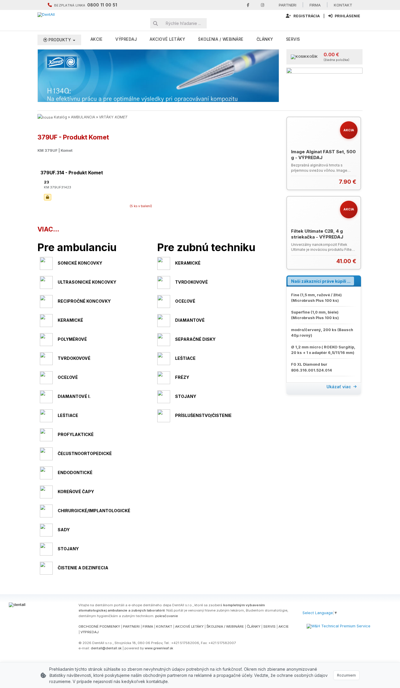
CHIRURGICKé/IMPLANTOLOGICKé (94, 510)
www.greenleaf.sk (159, 648)
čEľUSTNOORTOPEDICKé (85, 453)
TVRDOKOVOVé (191, 282)
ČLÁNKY (253, 626)
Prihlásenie (347, 16)
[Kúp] (353, 182)
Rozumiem (346, 675)
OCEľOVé (185, 301)
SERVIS (269, 626)
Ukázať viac (339, 386)
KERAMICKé (188, 262)
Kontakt (343, 5)
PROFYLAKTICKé (76, 434)
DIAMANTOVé (190, 320)
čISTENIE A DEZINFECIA (83, 567)
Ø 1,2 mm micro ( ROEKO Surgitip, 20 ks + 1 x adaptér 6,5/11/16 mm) (323, 350)
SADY (64, 529)
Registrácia (306, 16)
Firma (315, 5)
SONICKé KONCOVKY (80, 262)
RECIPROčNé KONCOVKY (84, 301)
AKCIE (96, 39)
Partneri (287, 5)
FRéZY (182, 377)
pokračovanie (166, 616)
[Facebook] (248, 5)
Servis (293, 39)
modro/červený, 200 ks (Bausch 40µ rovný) (322, 333)
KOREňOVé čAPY (76, 491)
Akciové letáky (167, 39)
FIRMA (148, 626)
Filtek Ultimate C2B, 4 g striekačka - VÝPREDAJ (317, 234)
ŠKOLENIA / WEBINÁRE (225, 626)
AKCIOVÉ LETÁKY (189, 626)
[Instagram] (263, 5)
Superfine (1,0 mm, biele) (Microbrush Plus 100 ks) (315, 315)
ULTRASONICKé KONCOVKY (87, 282)
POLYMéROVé (72, 339)
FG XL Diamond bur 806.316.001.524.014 (311, 367)
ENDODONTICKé (75, 472)
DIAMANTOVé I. (74, 396)
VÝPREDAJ (126, 39)
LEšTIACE (185, 358)
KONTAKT (164, 626)
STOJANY (185, 396)
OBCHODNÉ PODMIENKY (99, 626)
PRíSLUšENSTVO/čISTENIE (203, 415)
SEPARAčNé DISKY (195, 339)
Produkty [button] (59, 40)
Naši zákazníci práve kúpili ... (321, 281)
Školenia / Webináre (221, 39)
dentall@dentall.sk (106, 648)
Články (265, 39)
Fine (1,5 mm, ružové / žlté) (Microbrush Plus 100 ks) (316, 298)
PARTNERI (131, 626)
